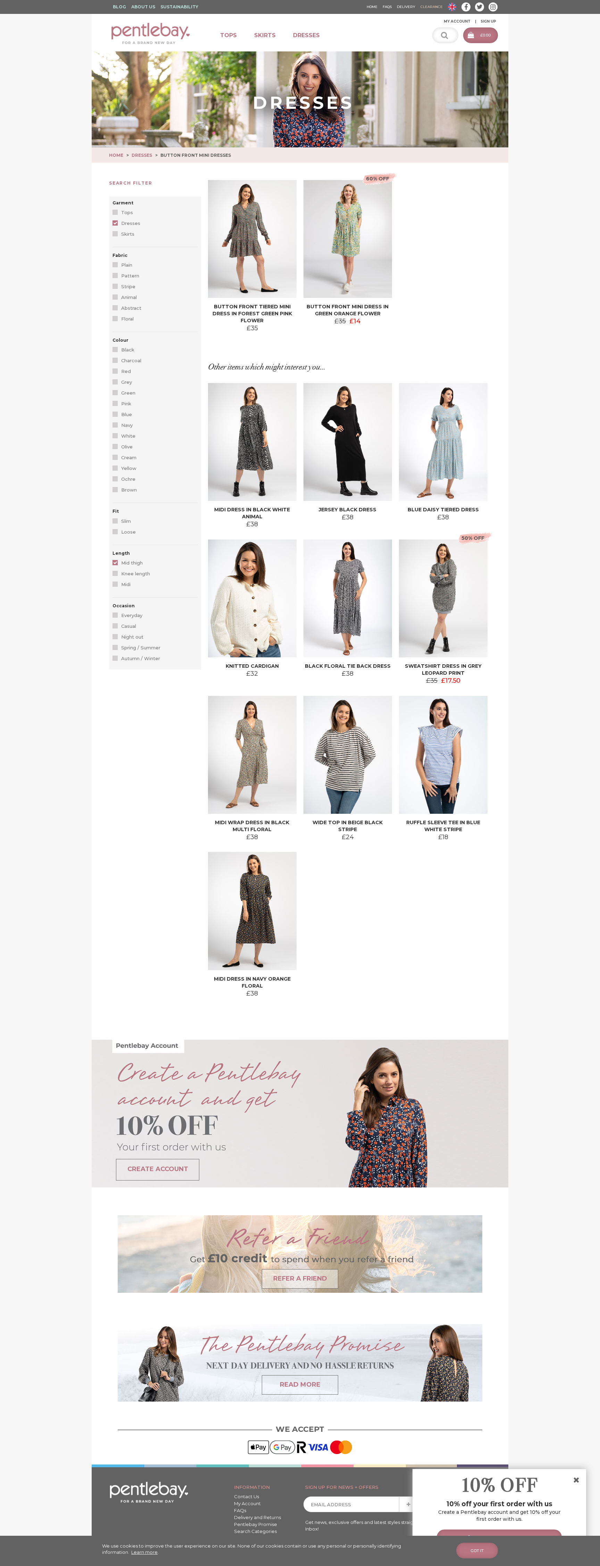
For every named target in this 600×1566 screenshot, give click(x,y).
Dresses (306, 35)
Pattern (130, 275)
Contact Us (246, 1496)
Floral (127, 319)
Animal (129, 297)
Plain (126, 265)
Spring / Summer (140, 647)
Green (128, 393)
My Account (247, 1503)
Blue (126, 414)
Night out (132, 637)
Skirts (265, 35)
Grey (126, 382)
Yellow (128, 468)
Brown (129, 490)
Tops (228, 35)
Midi (126, 584)
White (128, 436)
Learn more (144, 1552)
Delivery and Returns (257, 1517)
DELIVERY (406, 7)
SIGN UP (488, 21)
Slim (126, 521)
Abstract (131, 308)
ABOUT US (143, 6)
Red (126, 371)
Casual (128, 626)
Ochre (128, 479)
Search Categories (255, 1531)
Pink (126, 403)
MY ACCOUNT (457, 21)
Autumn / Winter (140, 658)
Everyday (131, 615)
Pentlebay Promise (255, 1524)
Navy (127, 425)
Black (127, 349)
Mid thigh (132, 563)
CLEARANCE (431, 7)
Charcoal (131, 360)
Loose (128, 532)
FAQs (240, 1510)
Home (116, 155)
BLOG (119, 6)
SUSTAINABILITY (179, 6)
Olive (127, 446)
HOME (372, 7)
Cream (128, 457)
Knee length (135, 573)
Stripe (128, 286)
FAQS (387, 7)
